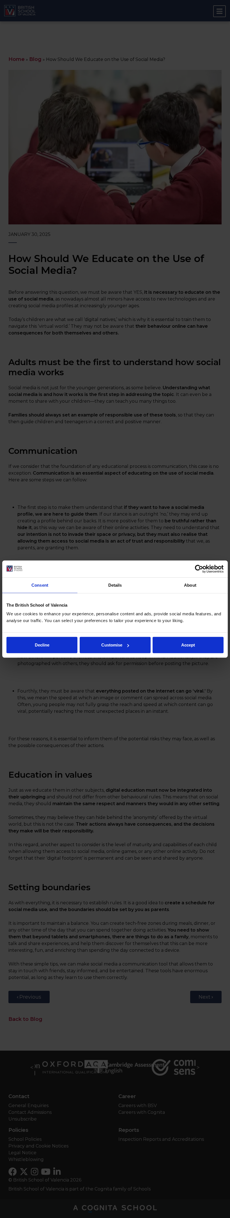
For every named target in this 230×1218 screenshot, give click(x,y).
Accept (188, 645)
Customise (111, 645)
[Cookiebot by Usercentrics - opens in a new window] (199, 568)
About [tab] (190, 584)
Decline (42, 645)
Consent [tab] (39, 584)
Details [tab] (115, 584)
